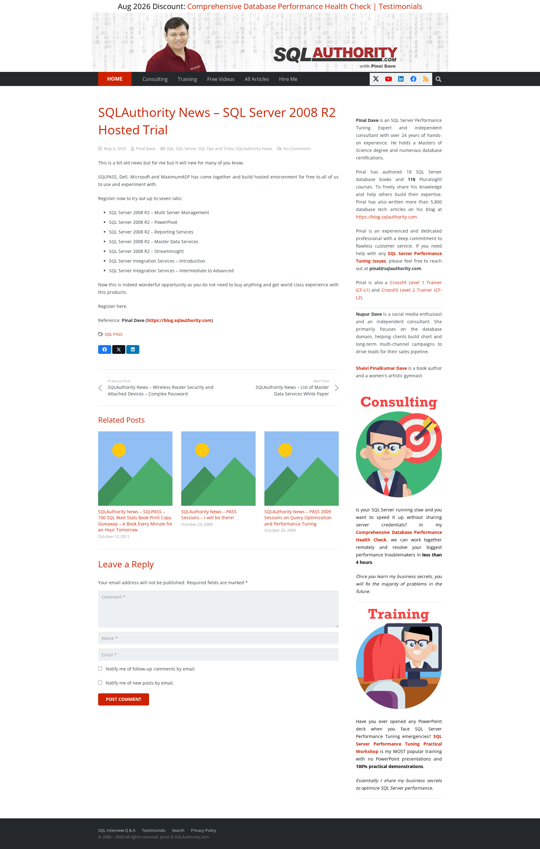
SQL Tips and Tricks (216, 148)
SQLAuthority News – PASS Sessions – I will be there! (209, 515)
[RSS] (426, 79)
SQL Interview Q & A (116, 830)
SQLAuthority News (254, 148)
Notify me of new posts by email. (140, 683)
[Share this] (104, 349)
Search (178, 830)
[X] (376, 79)
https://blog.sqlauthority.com (386, 217)
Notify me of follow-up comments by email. (151, 669)
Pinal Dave (145, 148)
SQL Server (186, 148)
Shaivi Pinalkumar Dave (381, 368)
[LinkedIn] (401, 79)
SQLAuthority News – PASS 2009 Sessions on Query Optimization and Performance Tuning (298, 518)
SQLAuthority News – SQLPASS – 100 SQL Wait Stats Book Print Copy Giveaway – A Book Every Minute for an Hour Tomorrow (135, 521)
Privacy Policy (203, 830)
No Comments (297, 148)
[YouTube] (388, 79)
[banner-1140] (270, 42)
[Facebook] (413, 79)
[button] (438, 79)
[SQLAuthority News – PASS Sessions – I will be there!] (218, 468)
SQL (170, 148)
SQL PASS (113, 334)
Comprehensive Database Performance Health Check (279, 6)
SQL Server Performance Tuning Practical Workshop (399, 743)
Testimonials (400, 6)
